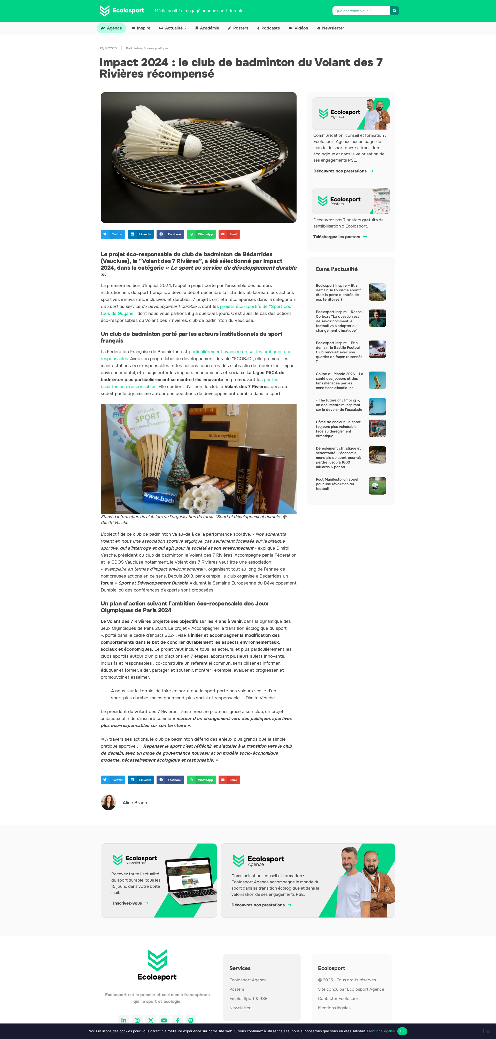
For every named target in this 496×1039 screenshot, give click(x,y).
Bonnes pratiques (156, 48)
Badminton (134, 48)
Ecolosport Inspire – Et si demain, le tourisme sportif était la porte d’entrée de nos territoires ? (338, 292)
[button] (113, 234)
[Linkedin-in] (123, 1020)
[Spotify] (190, 1020)
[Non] (487, 1031)
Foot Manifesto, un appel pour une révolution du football (337, 484)
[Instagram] (137, 1020)
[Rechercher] (394, 10)
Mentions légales (381, 1031)
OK (402, 1031)
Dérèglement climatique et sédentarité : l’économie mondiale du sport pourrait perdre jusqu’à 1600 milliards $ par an (338, 457)
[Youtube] (164, 1020)
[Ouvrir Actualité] (185, 28)
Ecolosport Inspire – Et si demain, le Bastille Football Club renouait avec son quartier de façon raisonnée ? (339, 352)
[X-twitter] (150, 1020)
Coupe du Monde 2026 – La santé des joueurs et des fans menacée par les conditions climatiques (339, 380)
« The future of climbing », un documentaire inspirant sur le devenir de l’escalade (339, 405)
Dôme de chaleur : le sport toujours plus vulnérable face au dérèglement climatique (338, 429)
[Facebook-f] (177, 1020)
